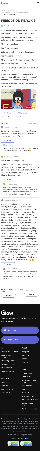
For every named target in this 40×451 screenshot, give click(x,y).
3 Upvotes (9, 113)
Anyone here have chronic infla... (12, 290)
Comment (23, 113)
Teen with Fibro (32, 290)
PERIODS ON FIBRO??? (9, 15)
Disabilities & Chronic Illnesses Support (14, 12)
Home (3, 10)
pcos (30, 134)
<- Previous (8, 295)
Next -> (31, 294)
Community (11, 10)
